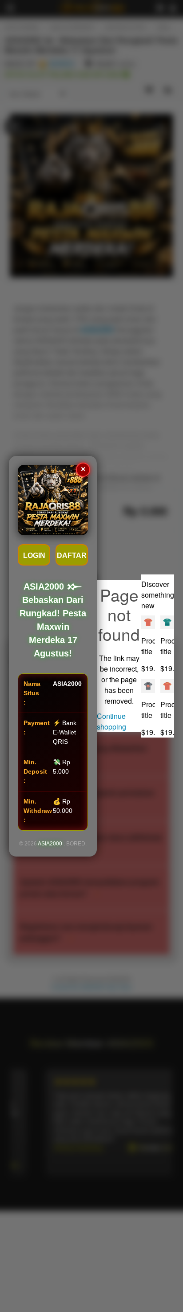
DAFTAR (72, 555)
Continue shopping (111, 721)
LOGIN (34, 555)
